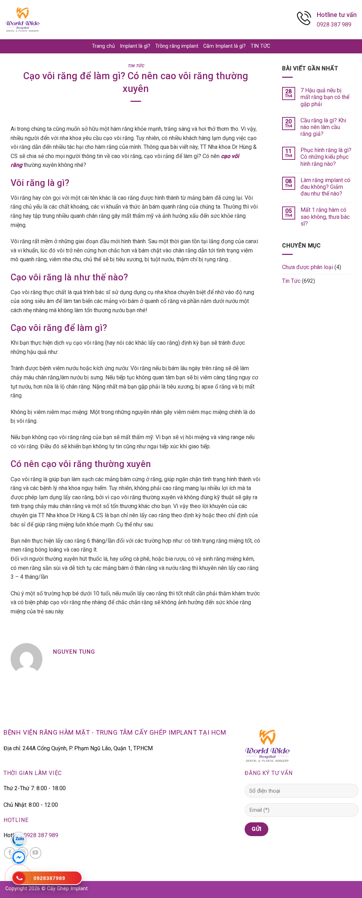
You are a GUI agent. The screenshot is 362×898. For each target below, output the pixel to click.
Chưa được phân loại (307, 267)
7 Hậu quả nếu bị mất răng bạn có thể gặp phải (324, 97)
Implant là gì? (135, 46)
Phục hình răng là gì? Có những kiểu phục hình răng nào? (325, 157)
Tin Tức (136, 66)
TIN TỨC (260, 46)
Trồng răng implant (176, 46)
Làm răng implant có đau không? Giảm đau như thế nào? (325, 187)
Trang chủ (103, 46)
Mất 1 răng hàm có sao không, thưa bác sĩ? (325, 216)
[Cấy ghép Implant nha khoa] (22, 19)
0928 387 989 (334, 24)
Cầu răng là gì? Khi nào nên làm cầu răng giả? (323, 127)
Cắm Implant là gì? (224, 46)
